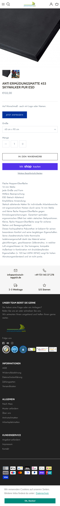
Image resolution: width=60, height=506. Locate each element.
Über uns (6, 413)
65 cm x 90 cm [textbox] (12, 129)
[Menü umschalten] (3, 4)
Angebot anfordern (11, 439)
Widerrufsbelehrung (11, 372)
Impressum (7, 444)
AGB (4, 368)
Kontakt (5, 448)
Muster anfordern (10, 408)
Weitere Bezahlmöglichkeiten (30, 173)
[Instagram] (12, 343)
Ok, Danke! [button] (30, 501)
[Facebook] (3, 343)
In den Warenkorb (30, 156)
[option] (30, 38)
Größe (5, 123)
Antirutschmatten (10, 417)
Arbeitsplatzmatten (11, 422)
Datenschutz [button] (42, 493)
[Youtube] (8, 343)
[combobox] (30, 129)
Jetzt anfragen (14, 114)
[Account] (50, 4)
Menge (5, 137)
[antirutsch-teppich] (30, 4)
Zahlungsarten (8, 381)
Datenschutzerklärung (12, 377)
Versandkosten (9, 386)
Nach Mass (7, 403)
